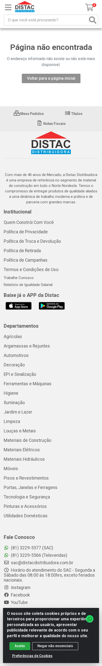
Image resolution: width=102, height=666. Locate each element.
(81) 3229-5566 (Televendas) (38, 555)
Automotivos (16, 355)
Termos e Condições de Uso (31, 269)
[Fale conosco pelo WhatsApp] (89, 619)
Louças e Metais (20, 430)
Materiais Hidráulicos (24, 459)
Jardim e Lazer (18, 412)
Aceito (20, 646)
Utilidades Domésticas (26, 515)
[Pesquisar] (92, 20)
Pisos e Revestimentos (26, 478)
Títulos (76, 114)
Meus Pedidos (32, 114)
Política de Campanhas (26, 260)
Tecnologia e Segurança (27, 496)
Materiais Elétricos (22, 449)
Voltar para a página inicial (51, 78)
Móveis (11, 468)
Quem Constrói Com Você (29, 222)
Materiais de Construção (27, 440)
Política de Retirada (22, 250)
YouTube (19, 602)
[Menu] (8, 7)
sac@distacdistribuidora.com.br (41, 562)
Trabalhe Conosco (19, 278)
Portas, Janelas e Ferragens (30, 487)
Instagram (20, 587)
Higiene (11, 393)
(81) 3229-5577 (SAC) (31, 547)
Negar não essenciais (55, 646)
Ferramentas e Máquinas (27, 383)
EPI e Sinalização (20, 374)
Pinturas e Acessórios (25, 506)
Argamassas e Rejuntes (27, 346)
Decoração (14, 364)
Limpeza (12, 421)
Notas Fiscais (54, 124)
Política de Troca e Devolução (32, 241)
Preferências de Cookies (32, 656)
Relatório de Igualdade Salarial (28, 284)
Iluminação (14, 402)
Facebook (20, 595)
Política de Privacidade (26, 231)
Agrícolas (13, 336)
